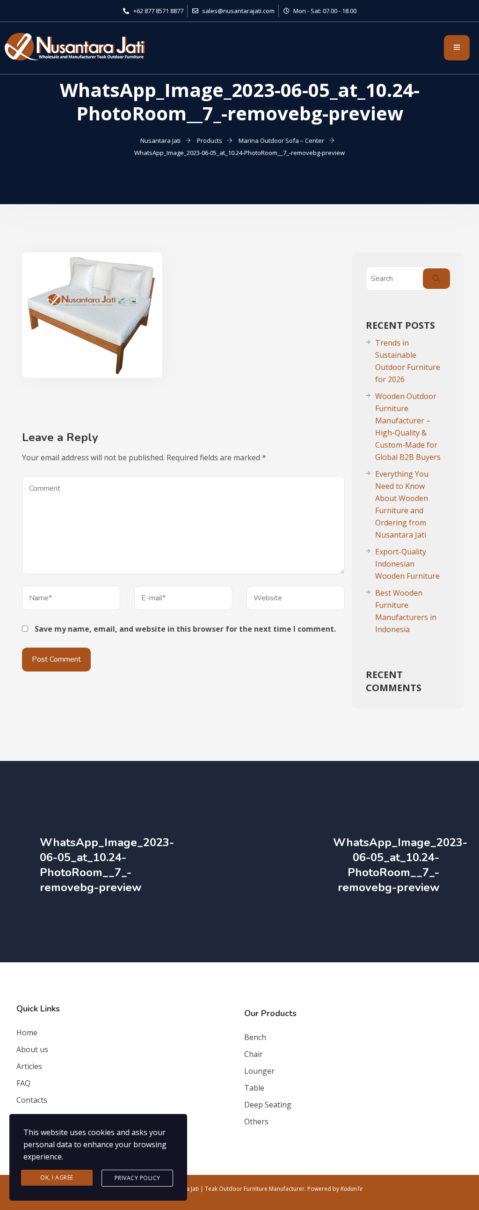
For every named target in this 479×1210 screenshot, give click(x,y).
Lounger (259, 1071)
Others (256, 1121)
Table (254, 1088)
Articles (29, 1066)
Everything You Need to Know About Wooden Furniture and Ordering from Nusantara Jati (401, 504)
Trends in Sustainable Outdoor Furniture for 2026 (407, 361)
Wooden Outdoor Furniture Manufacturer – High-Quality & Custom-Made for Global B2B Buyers (408, 426)
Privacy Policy (137, 1178)
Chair (253, 1054)
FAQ (23, 1083)
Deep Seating (267, 1104)
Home (26, 1032)
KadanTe (352, 1189)
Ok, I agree (56, 1177)
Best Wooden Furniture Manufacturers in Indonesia (405, 611)
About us (32, 1049)
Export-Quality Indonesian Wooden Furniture (407, 563)
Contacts (31, 1100)
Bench (255, 1037)
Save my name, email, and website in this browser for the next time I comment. (185, 629)
